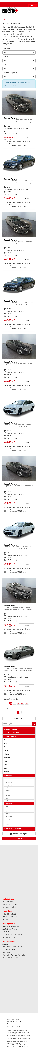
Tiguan (7, 824)
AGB (17, 1019)
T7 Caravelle (9, 816)
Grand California (10, 793)
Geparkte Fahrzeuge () (20, 834)
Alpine (6, 740)
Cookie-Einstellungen (14, 1026)
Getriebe (5, 57)
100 (22, 703)
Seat (5, 765)
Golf (7, 787)
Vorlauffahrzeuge (11, 733)
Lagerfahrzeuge (10, 729)
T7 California (9, 814)
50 (18, 703)
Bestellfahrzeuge (11, 736)
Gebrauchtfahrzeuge (12, 829)
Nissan (6, 754)
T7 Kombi (8, 819)
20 (14, 703)
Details (26, 137)
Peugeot (7, 757)
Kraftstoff (6, 49)
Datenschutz (11, 1024)
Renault (6, 761)
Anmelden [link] (20, 838)
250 (27, 703)
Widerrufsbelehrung (14, 1021)
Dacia (6, 750)
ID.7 (7, 801)
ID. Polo (8, 795)
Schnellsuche (19, 719)
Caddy (7, 780)
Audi (5, 743)
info (3, 19)
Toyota (6, 772)
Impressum (11, 1019)
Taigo (7, 821)
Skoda (6, 768)
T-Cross (7, 808)
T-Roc (7, 811)
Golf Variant (9, 790)
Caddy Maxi (9, 785)
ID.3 (7, 798)
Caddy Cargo (9, 782)
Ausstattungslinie (9, 73)
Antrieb (5, 65)
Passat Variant (9, 803)
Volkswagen (8, 775)
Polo (7, 806)
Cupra (6, 747)
